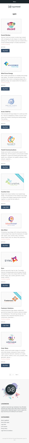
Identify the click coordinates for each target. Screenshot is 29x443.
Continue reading (5, 44)
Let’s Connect (4, 426)
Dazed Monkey (5, 35)
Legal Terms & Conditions (6, 430)
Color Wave (4, 348)
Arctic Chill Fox (5, 111)
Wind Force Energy (7, 73)
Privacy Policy (4, 428)
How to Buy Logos (5, 422)
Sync (2, 268)
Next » (17, 374)
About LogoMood (5, 420)
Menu (14, 1)
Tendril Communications (8, 150)
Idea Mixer (4, 230)
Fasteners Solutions (7, 308)
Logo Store (3, 424)
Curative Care (5, 192)
